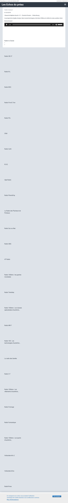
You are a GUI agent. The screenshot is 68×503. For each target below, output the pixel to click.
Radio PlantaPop (9, 195)
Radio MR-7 (8, 325)
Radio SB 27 (8, 56)
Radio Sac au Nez (9, 228)
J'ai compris (56, 496)
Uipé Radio (7, 180)
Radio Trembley (9, 292)
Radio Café (7, 149)
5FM (5, 133)
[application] (34, 24)
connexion (59, 1)
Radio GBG (7, 244)
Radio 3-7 (7, 374)
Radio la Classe (9, 41)
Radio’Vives (8, 486)
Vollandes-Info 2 (9, 455)
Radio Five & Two (9, 102)
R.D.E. (6, 164)
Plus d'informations (13, 499)
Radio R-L (7, 72)
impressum (65, 1)
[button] (34, 43)
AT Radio (7, 259)
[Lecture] (7, 25)
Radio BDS (7, 87)
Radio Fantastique (10, 422)
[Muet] (56, 25)
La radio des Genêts (10, 358)
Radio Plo (7, 118)
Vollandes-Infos (9, 471)
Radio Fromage (9, 407)
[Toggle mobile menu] (65, 4)
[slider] (60, 24)
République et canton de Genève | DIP (9, 1)
